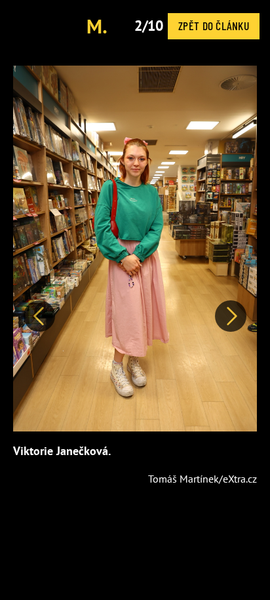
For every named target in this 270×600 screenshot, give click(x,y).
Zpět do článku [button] (213, 25)
